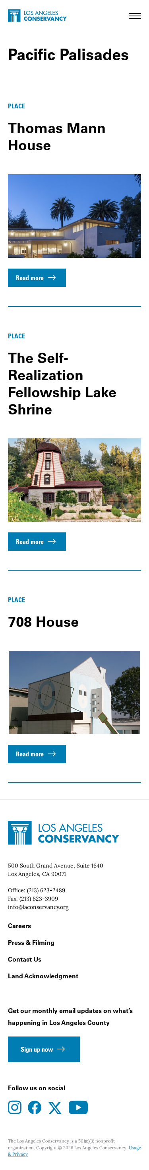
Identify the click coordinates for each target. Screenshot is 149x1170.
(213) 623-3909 (38, 898)
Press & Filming (31, 942)
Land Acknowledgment (43, 976)
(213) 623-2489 (46, 890)
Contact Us (24, 959)
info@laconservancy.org (38, 907)
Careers (19, 926)
